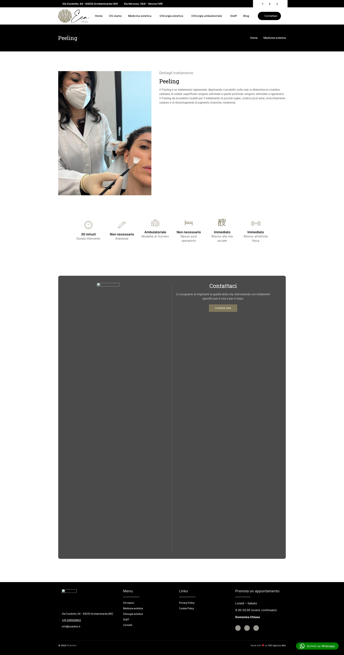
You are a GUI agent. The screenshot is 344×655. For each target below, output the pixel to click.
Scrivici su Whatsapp (320, 646)
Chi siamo (115, 16)
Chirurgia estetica (171, 16)
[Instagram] (247, 628)
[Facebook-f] (238, 628)
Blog (246, 16)
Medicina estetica (139, 16)
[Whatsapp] (256, 628)
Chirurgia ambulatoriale (206, 16)
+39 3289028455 (71, 620)
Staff (233, 16)
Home (98, 16)
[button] (269, 16)
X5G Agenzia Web (277, 645)
